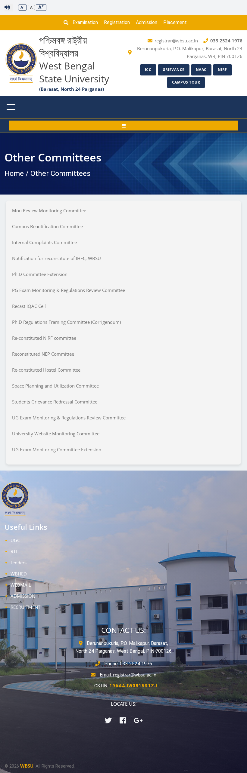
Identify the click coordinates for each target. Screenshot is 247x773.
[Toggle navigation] (11, 107)
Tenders (19, 563)
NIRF (222, 69)
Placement (175, 22)
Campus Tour (186, 82)
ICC (148, 69)
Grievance (174, 69)
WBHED (19, 574)
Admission (146, 22)
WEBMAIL (21, 585)
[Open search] (67, 22)
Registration (117, 22)
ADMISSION (23, 596)
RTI (14, 551)
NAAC (201, 69)
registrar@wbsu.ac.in (134, 675)
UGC (15, 540)
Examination (85, 22)
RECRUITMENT (25, 607)
